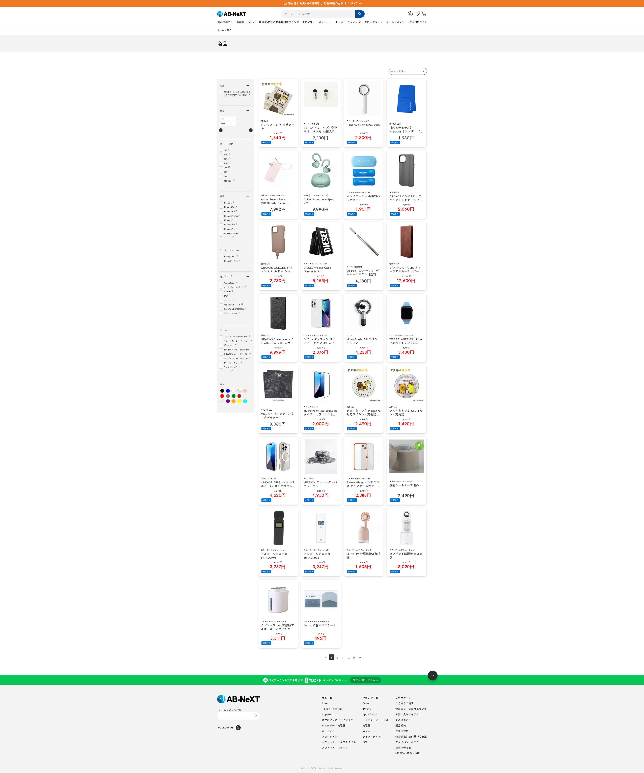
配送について (403, 720)
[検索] (360, 14)
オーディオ (328, 731)
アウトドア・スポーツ (335, 747)
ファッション (330, 736)
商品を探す (224, 22)
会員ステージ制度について (411, 709)
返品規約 (400, 725)
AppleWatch (329, 714)
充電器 (366, 725)
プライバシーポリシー (408, 742)
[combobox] (323, 14)
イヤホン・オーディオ (376, 720)
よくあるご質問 (404, 703)
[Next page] (360, 657)
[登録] (255, 716)
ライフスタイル (372, 736)
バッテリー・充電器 (333, 725)
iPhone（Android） (333, 709)
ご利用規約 (402, 731)
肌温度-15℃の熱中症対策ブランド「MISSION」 (287, 22)
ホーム (221, 30)
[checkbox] (222, 391)
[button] (408, 71)
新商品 (240, 22)
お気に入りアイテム (407, 714)
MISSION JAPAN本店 (407, 753)
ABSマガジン (372, 22)
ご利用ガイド (419, 22)
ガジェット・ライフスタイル (339, 742)
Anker (251, 22)
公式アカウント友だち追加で (322, 680)
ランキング (354, 22)
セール (339, 22)
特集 (365, 742)
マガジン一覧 (370, 697)
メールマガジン (395, 22)
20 (354, 657)
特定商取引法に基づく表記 (411, 736)
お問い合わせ (403, 747)
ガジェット (325, 22)
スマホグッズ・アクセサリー (339, 720)
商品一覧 (327, 697)
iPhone (367, 709)
